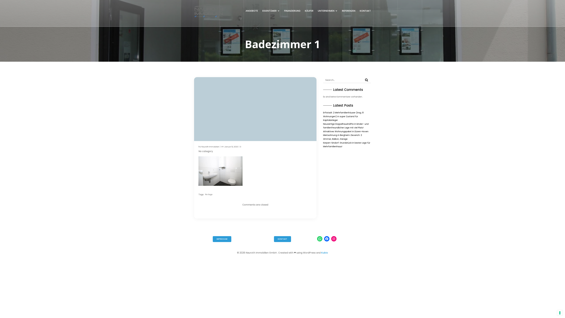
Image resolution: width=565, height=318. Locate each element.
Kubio (324, 252)
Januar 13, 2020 (231, 146)
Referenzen (348, 11)
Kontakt (365, 11)
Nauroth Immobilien (210, 146)
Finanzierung (292, 11)
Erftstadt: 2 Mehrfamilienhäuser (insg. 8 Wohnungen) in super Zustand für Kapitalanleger (343, 116)
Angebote (252, 11)
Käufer (309, 11)
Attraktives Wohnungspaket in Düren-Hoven (345, 131)
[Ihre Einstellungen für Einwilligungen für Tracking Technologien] (560, 313)
